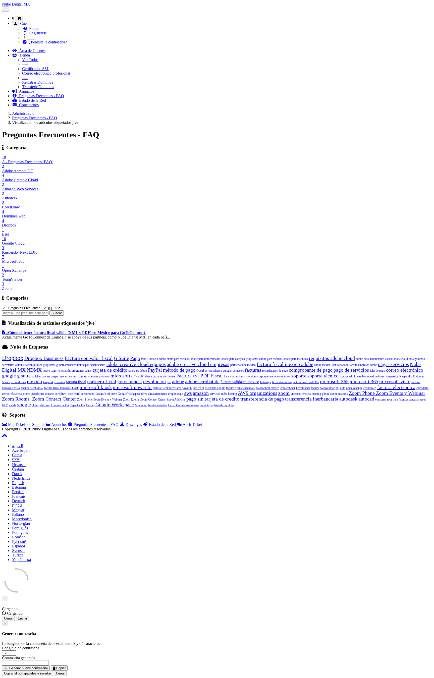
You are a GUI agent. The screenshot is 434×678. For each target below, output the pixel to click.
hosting (232, 394)
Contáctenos (28, 105)
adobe (178, 381)
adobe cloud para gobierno (409, 359)
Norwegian (21, 523)
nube (224, 394)
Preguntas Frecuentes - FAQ (40, 96)
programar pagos (82, 370)
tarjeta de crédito (110, 370)
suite (342, 388)
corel (70, 394)
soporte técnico (323, 375)
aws (188, 393)
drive (114, 394)
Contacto (152, 359)
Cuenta (26, 23)
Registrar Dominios (37, 82)
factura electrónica (396, 387)
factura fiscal (76, 382)
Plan (143, 359)
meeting (316, 394)
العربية (17, 446)
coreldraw (61, 394)
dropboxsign (175, 394)
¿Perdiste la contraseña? (47, 42)
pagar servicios (393, 364)
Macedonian (22, 519)
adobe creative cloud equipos (136, 364)
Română (18, 537)
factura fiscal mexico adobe (285, 364)
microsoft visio (394, 381)
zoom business (339, 394)
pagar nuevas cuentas (64, 376)
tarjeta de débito (137, 370)
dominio (204, 405)
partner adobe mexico (243, 365)
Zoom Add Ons (176, 399)
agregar (227, 370)
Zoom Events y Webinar (107, 399)
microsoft (120, 375)
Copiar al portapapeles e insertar (27, 673)
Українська (21, 559)
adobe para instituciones (370, 359)
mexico (34, 381)
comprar (82, 376)
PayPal (155, 370)
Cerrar (8, 618)
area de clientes (166, 376)
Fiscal (216, 375)
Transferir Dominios (38, 87)
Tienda (23, 55)
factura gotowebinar (323, 388)
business (240, 376)
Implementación (157, 405)
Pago (135, 358)
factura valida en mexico (240, 382)
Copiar (60, 668)
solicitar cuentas (41, 376)
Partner (90, 405)
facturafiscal (102, 394)
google (24, 404)
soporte (298, 375)
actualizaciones (376, 376)
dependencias (97, 365)
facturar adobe (340, 365)
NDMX (34, 370)
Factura (184, 375)
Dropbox (12, 358)
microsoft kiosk (96, 387)
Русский (19, 541)
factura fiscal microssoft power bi (172, 388)
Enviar (22, 618)
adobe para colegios (233, 359)
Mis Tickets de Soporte (26, 424)
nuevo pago (50, 370)
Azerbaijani (21, 450)
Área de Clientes (31, 50)
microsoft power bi (132, 387)
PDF (204, 375)
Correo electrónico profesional (46, 73)
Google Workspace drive (132, 394)
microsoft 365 (334, 381)
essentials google (215, 388)
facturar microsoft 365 (306, 382)
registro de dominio (222, 405)
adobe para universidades (206, 359)
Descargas (134, 424)
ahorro (26, 394)
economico (369, 388)
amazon (201, 393)
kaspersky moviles (54, 382)
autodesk (348, 399)
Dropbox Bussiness (44, 358)
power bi (198, 388)
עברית (17, 505)
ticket (287, 376)
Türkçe (17, 555)
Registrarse (37, 33)
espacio (49, 394)
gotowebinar (287, 388)
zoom (284, 393)
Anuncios (25, 91)
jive (169, 382)
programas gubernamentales (59, 365)
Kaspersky (392, 376)
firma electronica (282, 382)
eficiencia (16, 394)
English (18, 483)
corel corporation (84, 394)
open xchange (354, 388)
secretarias (8, 365)
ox (337, 388)
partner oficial (101, 381)
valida (12, 405)
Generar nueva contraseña (28, 668)
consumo (380, 399)
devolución (154, 381)
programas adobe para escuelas (264, 359)
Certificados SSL (35, 69)
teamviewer (276, 376)
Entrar (33, 28)
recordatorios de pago (275, 370)
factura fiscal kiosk (32, 388)
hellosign (265, 382)
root (389, 399)
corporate (262, 376)
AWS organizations (257, 393)
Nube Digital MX (16, 4)
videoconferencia (301, 394)
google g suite (16, 375)
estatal (389, 359)
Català (17, 455)
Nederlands (21, 478)
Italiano (18, 514)
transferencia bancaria (405, 399)
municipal (83, 365)
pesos (422, 399)
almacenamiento (157, 394)
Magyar (18, 510)
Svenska (18, 550)
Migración (141, 405)
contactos (238, 370)
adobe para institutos (296, 359)
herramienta (303, 388)
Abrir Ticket (192, 424)
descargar (150, 376)
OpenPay (201, 370)
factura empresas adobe (363, 365)
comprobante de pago (311, 370)
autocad (366, 399)
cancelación (215, 370)
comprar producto (99, 376)
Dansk (17, 474)
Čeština (18, 469)
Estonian (19, 487)
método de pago (179, 370)
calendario (422, 388)
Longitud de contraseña (20, 648)
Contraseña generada (18, 658)
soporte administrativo (353, 376)
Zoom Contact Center (153, 399)
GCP (5, 405)
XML (196, 376)
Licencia (229, 376)
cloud (35, 405)
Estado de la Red (31, 100)
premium (251, 376)
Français (18, 496)
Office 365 (137, 376)
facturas (253, 370)
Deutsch (18, 501)
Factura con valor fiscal (89, 358)
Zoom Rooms (131, 399)
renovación (64, 370)
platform (44, 405)
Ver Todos (30, 60)
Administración (24, 113)
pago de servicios (351, 370)
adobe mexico (322, 365)
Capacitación (77, 405)
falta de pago (377, 370)
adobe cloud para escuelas (174, 359)
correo (6, 394)
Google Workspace (114, 404)
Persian (18, 492)
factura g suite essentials (240, 388)
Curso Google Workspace (183, 405)
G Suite (121, 358)
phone (325, 394)
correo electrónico (404, 370)
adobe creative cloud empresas (198, 364)
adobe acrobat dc (202, 381)
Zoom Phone (84, 399)
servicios (215, 394)
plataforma (37, 394)
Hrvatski (19, 465)
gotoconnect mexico (267, 388)
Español (18, 546)
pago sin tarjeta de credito (212, 399)
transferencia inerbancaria (311, 399)
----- (31, 37)
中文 (16, 460)
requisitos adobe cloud (332, 358)
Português (20, 528)
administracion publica (28, 365)
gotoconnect (129, 381)
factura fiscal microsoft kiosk (61, 388)
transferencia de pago (262, 399)
